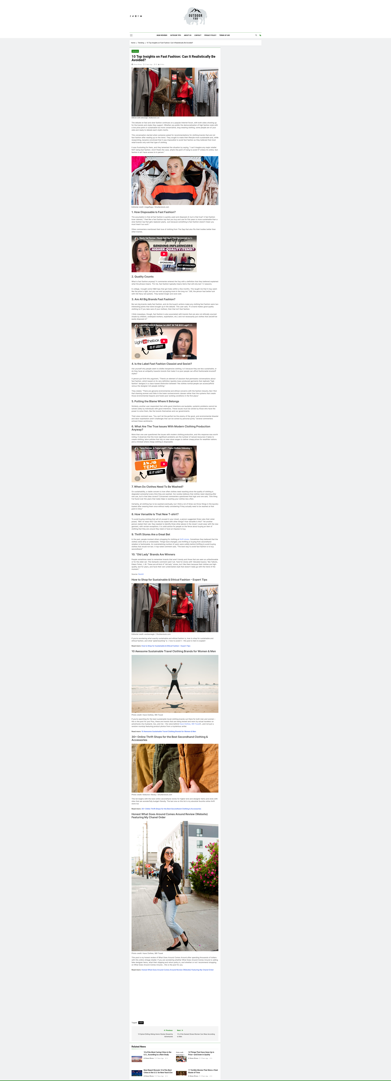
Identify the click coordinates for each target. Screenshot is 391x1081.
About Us (187, 35)
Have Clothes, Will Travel (190, 724)
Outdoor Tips (175, 35)
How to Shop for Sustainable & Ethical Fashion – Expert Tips (165, 646)
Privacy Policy (210, 35)
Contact (197, 35)
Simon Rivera (138, 64)
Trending (135, 51)
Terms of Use (224, 35)
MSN (141, 1023)
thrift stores (184, 539)
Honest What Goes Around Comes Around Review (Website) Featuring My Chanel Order (177, 970)
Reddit (141, 574)
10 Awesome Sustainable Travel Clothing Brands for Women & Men (168, 731)
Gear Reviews (162, 35)
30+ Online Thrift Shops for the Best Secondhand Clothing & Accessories (171, 809)
